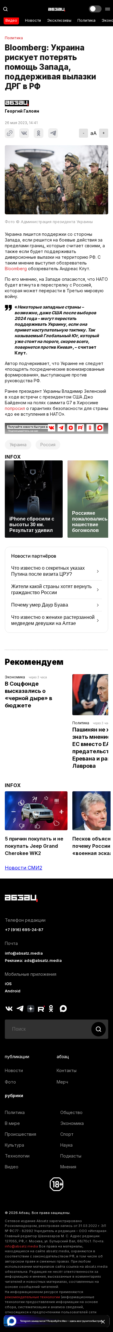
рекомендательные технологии (32, 1297)
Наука (66, 1145)
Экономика (15, 677)
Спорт (67, 1134)
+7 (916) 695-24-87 (24, 929)
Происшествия (20, 1134)
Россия (47, 444)
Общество (71, 1112)
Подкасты (70, 1155)
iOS (8, 983)
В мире (12, 1123)
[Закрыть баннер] (103, 1322)
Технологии (17, 1155)
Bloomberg (16, 268)
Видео (11, 20)
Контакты (67, 1070)
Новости (33, 20)
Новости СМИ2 (23, 868)
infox (13, 457)
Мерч (62, 1081)
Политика (86, 20)
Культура (14, 1145)
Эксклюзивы (59, 20)
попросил (15, 408)
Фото (10, 1081)
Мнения (68, 1166)
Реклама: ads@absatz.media (33, 960)
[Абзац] (56, 9)
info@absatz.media (24, 953)
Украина (18, 444)
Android (12, 991)
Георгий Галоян (22, 111)
